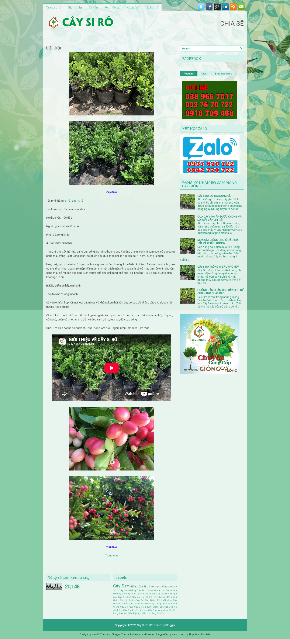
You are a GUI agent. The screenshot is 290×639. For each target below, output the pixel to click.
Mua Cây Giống (137, 603)
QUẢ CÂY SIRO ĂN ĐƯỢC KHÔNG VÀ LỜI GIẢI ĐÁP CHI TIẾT (219, 218)
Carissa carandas (156, 590)
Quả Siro (163, 606)
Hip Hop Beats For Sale (197, 634)
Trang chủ (53, 7)
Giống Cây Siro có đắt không (161, 597)
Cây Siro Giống (127, 590)
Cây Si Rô (142, 625)
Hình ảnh (133, 7)
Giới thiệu (75, 7)
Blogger (170, 625)
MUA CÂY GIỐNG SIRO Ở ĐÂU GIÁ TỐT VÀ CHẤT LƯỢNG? (218, 241)
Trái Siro (141, 590)
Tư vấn (93, 7)
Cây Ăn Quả (124, 597)
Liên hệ (152, 7)
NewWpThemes (101, 634)
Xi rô (80, 200)
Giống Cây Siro (139, 586)
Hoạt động (112, 7)
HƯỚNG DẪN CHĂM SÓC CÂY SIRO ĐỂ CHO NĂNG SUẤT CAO (220, 291)
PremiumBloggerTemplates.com (164, 634)
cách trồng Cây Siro (167, 610)
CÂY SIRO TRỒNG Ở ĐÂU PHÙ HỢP (218, 266)
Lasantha (138, 634)
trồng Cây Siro (120, 613)
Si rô (67, 200)
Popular (188, 73)
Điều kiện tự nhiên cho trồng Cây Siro (146, 613)
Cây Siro (121, 585)
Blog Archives (223, 73)
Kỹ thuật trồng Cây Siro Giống (140, 600)
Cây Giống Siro (163, 586)
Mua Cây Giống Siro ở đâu (158, 603)
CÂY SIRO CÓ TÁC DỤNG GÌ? (214, 195)
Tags (204, 73)
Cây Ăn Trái (138, 597)
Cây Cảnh (131, 593)
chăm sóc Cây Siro (147, 610)
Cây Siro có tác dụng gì (148, 593)
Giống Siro (118, 600)
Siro (74, 200)
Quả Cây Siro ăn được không (144, 606)
